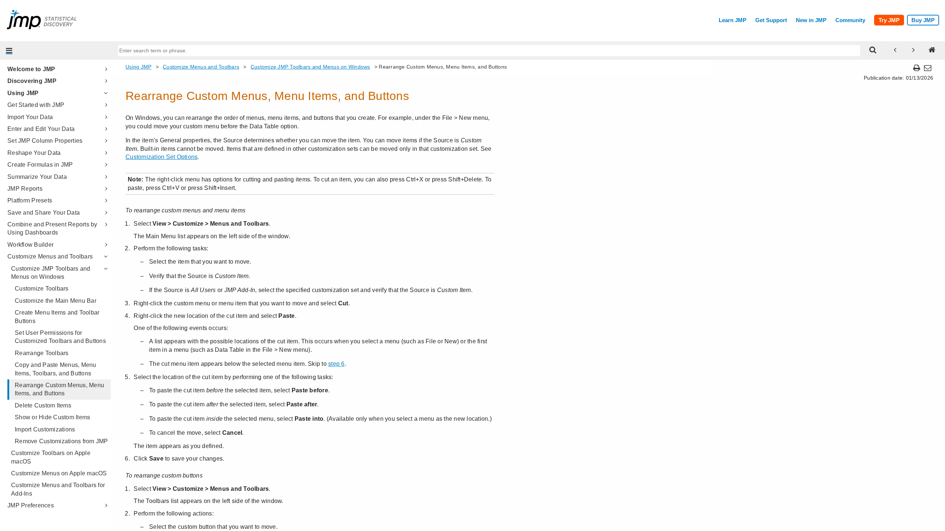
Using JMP (22, 93)
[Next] (913, 50)
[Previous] (895, 50)
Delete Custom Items (43, 405)
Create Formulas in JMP (40, 165)
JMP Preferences (30, 505)
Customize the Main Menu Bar (55, 301)
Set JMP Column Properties (44, 141)
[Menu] (9, 50)
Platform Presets (29, 200)
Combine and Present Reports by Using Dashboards (52, 228)
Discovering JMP (31, 81)
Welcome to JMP (31, 69)
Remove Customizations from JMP (61, 441)
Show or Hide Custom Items (52, 417)
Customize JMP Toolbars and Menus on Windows (50, 273)
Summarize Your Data (37, 177)
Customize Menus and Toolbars (50, 256)
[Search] (873, 50)
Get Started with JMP (35, 105)
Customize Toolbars (42, 288)
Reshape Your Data (34, 153)
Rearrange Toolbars (42, 353)
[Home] (932, 50)
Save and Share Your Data (43, 212)
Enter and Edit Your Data (41, 129)
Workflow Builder (30, 245)
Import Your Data (30, 117)
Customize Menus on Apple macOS (59, 473)
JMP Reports (24, 188)
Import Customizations (45, 429)
